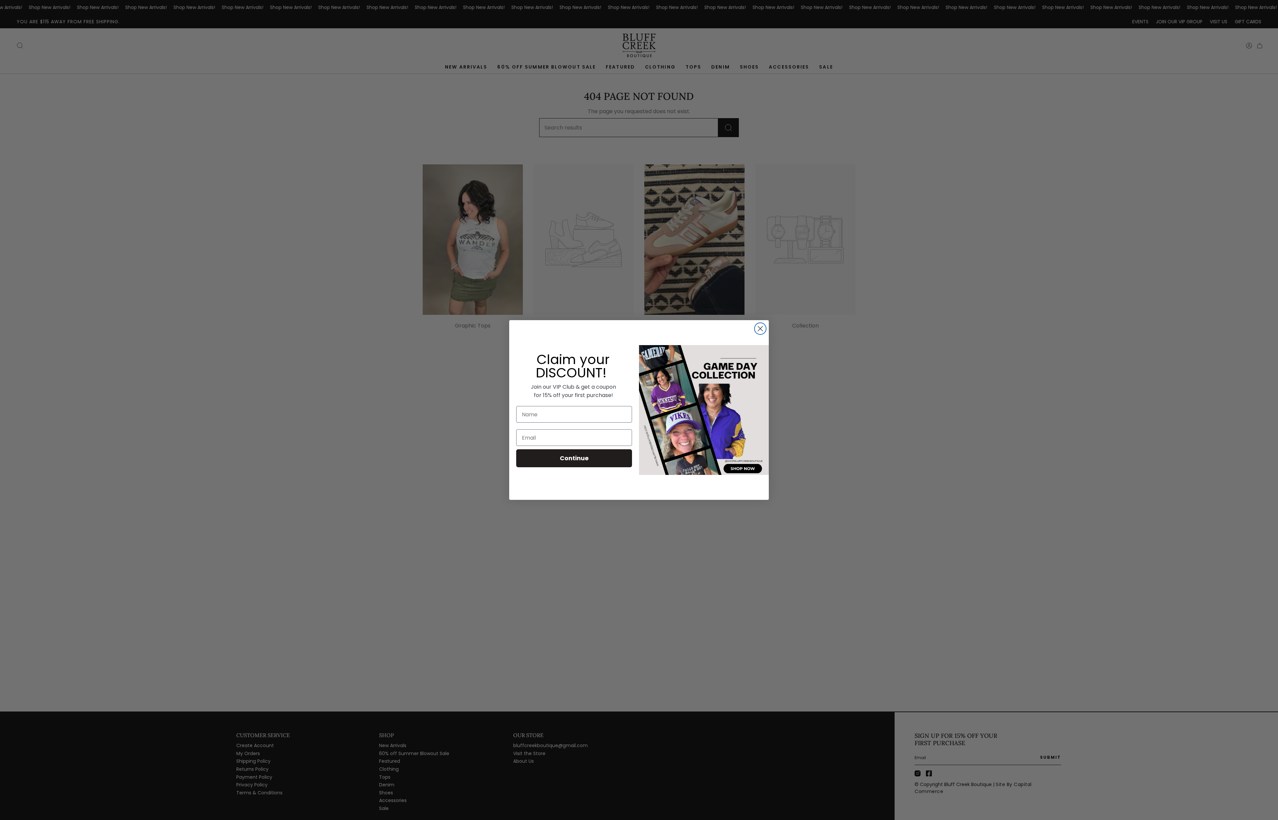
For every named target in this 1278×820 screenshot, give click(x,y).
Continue (574, 458)
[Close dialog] (760, 328)
